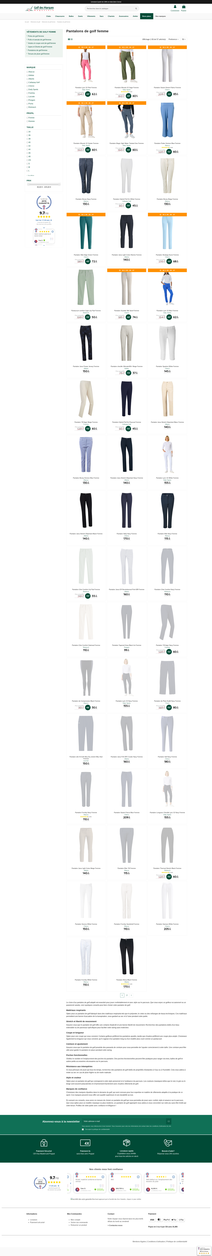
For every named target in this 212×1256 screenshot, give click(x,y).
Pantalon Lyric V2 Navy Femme (127, 701)
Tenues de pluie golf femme (38, 54)
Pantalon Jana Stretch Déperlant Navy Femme (126, 478)
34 (29, 132)
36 (29, 135)
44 (29, 149)
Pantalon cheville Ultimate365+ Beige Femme (127, 366)
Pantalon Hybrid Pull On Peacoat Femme (126, 422)
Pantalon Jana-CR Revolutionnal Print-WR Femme (126, 589)
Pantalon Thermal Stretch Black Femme (167, 868)
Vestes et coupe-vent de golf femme (42, 43)
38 (29, 139)
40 (29, 142)
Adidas (126, 368)
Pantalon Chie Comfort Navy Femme (167, 589)
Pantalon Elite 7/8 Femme (127, 868)
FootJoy (86, 424)
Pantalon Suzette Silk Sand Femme (126, 310)
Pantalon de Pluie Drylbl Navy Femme (167, 701)
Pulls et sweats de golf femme (39, 40)
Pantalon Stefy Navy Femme (127, 534)
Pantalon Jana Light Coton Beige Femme (86, 868)
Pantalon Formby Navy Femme (86, 812)
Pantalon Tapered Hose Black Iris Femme (126, 645)
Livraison (34, 1220)
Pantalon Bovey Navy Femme (86, 199)
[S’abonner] (168, 1121)
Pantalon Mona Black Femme (126, 980)
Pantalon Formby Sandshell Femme (126, 924)
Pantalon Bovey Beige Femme (167, 199)
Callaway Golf (126, 201)
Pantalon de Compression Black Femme (86, 701)
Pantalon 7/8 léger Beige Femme (86, 422)
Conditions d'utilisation (156, 1242)
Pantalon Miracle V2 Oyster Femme (86, 143)
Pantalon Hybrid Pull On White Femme (126, 199)
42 (29, 146)
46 (29, 153)
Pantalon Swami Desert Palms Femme (167, 87)
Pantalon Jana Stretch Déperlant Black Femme (86, 534)
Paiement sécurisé (37, 1222)
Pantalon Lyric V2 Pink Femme (86, 87)
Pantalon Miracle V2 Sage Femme (127, 87)
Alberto (126, 257)
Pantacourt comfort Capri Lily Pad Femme (86, 310)
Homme (31, 121)
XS (29, 160)
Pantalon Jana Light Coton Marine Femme (127, 255)
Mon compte (75, 1220)
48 (29, 156)
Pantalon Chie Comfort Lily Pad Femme (86, 589)
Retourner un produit (79, 1225)
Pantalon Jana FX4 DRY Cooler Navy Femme (127, 757)
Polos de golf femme (36, 36)
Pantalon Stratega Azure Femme (167, 255)
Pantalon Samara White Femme (167, 924)
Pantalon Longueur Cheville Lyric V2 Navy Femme (167, 812)
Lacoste (86, 761)
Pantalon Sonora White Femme (86, 924)
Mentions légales (139, 1242)
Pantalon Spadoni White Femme (167, 366)
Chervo (167, 90)
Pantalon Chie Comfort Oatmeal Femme (86, 645)
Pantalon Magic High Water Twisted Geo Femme (127, 143)
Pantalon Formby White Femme (86, 980)
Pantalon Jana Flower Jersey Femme (86, 366)
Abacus (167, 145)
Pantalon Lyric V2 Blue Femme (167, 310)
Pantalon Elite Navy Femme (167, 534)
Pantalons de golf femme (37, 50)
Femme (31, 118)
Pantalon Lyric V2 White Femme (167, 478)
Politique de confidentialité (176, 1242)
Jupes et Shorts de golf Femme (40, 47)
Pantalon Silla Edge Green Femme (86, 255)
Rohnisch (86, 313)
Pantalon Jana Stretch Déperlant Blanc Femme (167, 422)
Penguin (126, 647)
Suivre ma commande (79, 1222)
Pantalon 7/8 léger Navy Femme (167, 645)
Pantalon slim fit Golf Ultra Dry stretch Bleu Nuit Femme (86, 758)
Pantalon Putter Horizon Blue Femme (167, 143)
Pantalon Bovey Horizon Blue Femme (86, 478)
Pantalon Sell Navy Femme (167, 757)
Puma (167, 703)
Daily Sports (86, 90)
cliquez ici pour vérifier (134, 1199)
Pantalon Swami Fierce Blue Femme (126, 812)
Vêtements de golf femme (41, 32)
